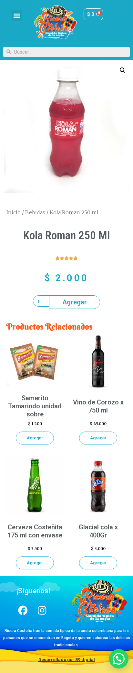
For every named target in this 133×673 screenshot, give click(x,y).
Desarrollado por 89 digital (66, 659)
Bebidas (35, 212)
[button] (16, 15)
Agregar (74, 302)
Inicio (13, 212)
